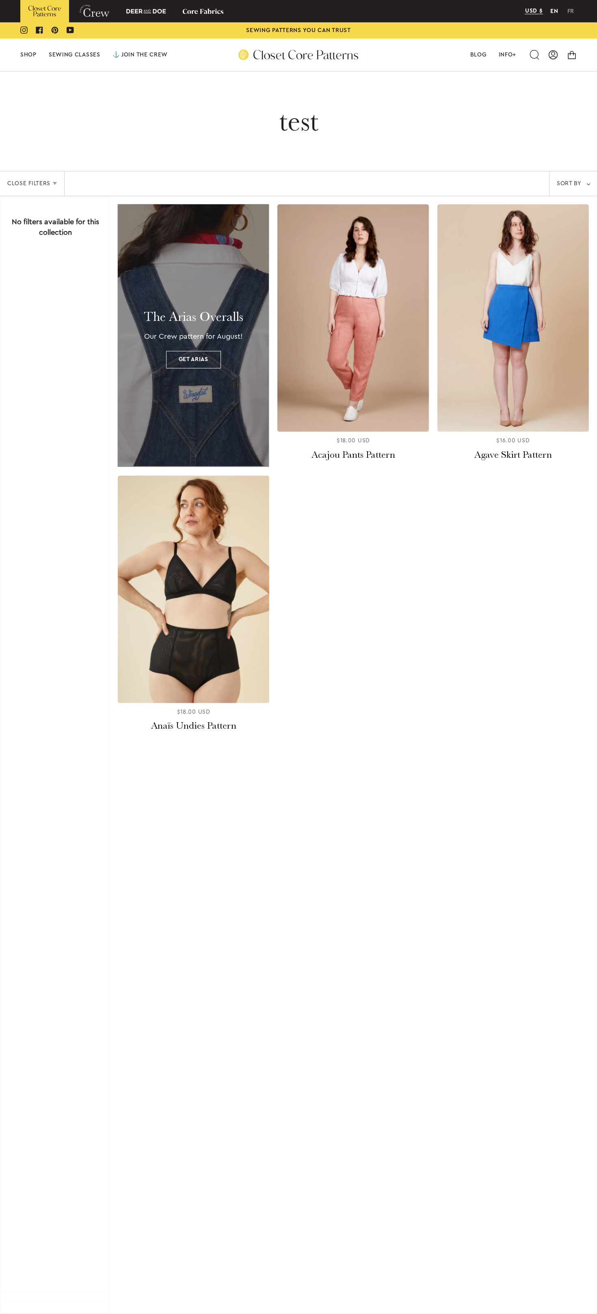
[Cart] (571, 55)
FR (570, 11)
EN (554, 11)
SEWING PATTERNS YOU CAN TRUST (298, 30)
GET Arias (193, 359)
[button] (28, 55)
